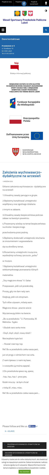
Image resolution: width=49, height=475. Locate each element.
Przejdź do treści (20, 2)
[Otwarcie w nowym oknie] (24, 119)
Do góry (46, 3)
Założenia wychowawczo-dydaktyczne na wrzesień (21, 454)
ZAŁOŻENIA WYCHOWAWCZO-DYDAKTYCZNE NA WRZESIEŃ (23, 445)
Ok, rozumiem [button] (24, 472)
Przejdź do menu (7, 2)
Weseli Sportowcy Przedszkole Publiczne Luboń (24, 21)
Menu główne (3, 30)
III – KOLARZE (10, 431)
